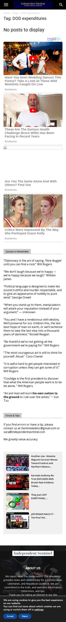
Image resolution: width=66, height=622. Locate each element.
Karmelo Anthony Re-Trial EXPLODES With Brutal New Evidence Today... (42, 479)
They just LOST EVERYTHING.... (39, 496)
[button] (61, 4)
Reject (25, 616)
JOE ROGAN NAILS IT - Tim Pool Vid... (42, 515)
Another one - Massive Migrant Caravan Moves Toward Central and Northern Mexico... (44, 460)
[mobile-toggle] (6, 4)
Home (7, 13)
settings (38, 609)
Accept (10, 616)
